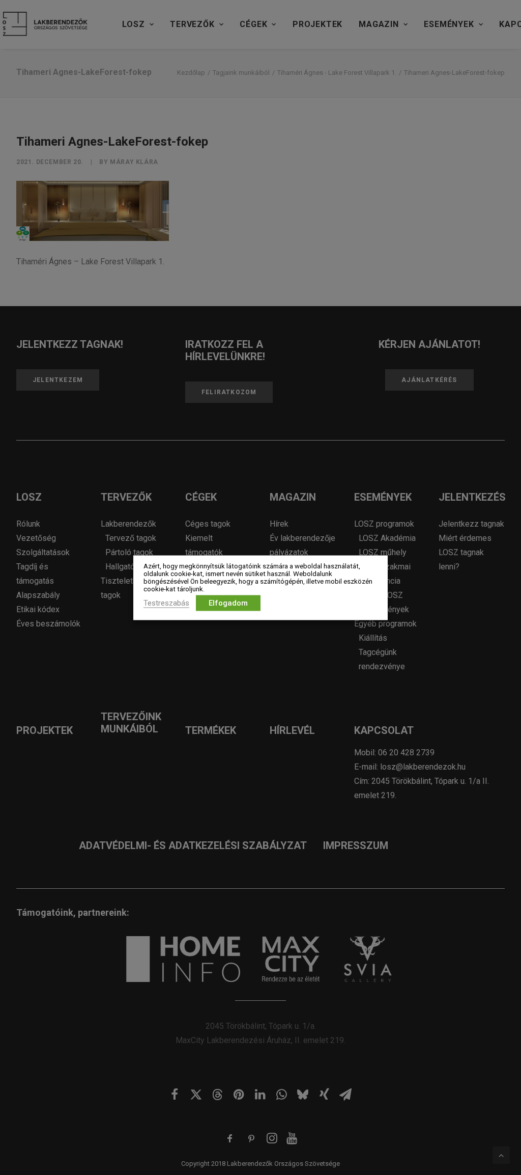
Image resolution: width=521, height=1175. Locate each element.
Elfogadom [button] (228, 602)
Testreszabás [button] (166, 602)
